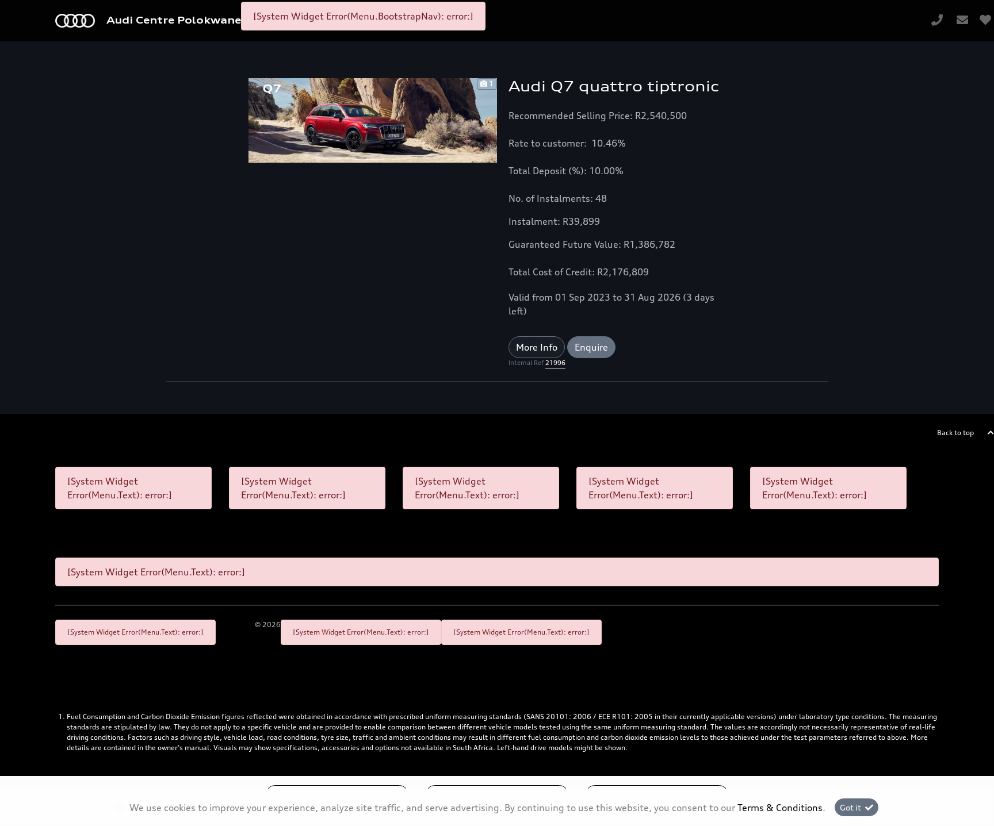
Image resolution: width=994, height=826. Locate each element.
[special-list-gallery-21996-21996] (372, 119)
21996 (555, 363)
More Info (536, 347)
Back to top (955, 432)
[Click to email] (962, 20)
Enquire (591, 347)
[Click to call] (937, 20)
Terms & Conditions (780, 807)
